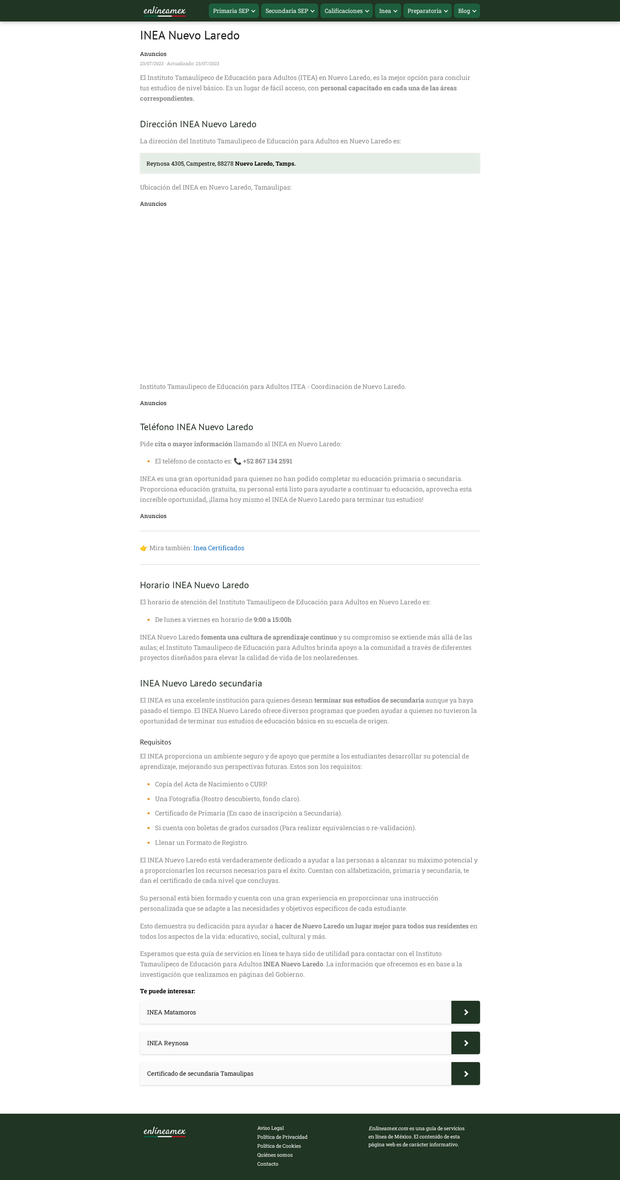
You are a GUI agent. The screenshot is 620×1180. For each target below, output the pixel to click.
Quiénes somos (275, 1154)
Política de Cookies (279, 1145)
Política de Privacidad (282, 1136)
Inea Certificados (218, 547)
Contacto (267, 1163)
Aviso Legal (270, 1127)
